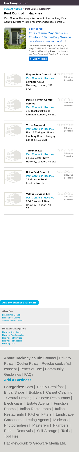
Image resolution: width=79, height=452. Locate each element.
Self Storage (47, 431)
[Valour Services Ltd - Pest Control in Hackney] (13, 205)
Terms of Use (31, 369)
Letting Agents (38, 420)
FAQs (28, 374)
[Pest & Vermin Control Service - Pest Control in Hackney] (13, 111)
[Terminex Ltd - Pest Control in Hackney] (13, 162)
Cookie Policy (28, 363)
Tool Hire (11, 436)
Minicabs (61, 420)
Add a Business (17, 380)
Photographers (16, 425)
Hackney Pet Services (12, 338)
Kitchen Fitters (40, 414)
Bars (29, 387)
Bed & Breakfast (51, 387)
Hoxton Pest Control (11, 318)
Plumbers (61, 425)
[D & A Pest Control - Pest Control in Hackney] (13, 183)
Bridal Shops (15, 392)
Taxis (66, 431)
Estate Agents (39, 403)
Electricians (14, 403)
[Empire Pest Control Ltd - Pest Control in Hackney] (13, 86)
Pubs (8, 431)
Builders (36, 392)
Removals (25, 431)
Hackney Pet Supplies (12, 341)
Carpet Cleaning (59, 392)
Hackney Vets (8, 343)
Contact (49, 358)
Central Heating (19, 398)
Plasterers (41, 425)
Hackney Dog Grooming (13, 335)
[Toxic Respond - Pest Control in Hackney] (13, 136)
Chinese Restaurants (53, 398)
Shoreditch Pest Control (12, 320)
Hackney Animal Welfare (13, 332)
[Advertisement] (39, 256)
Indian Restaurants (36, 409)
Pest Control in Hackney (40, 78)
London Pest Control (11, 315)
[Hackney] (28, 5)
